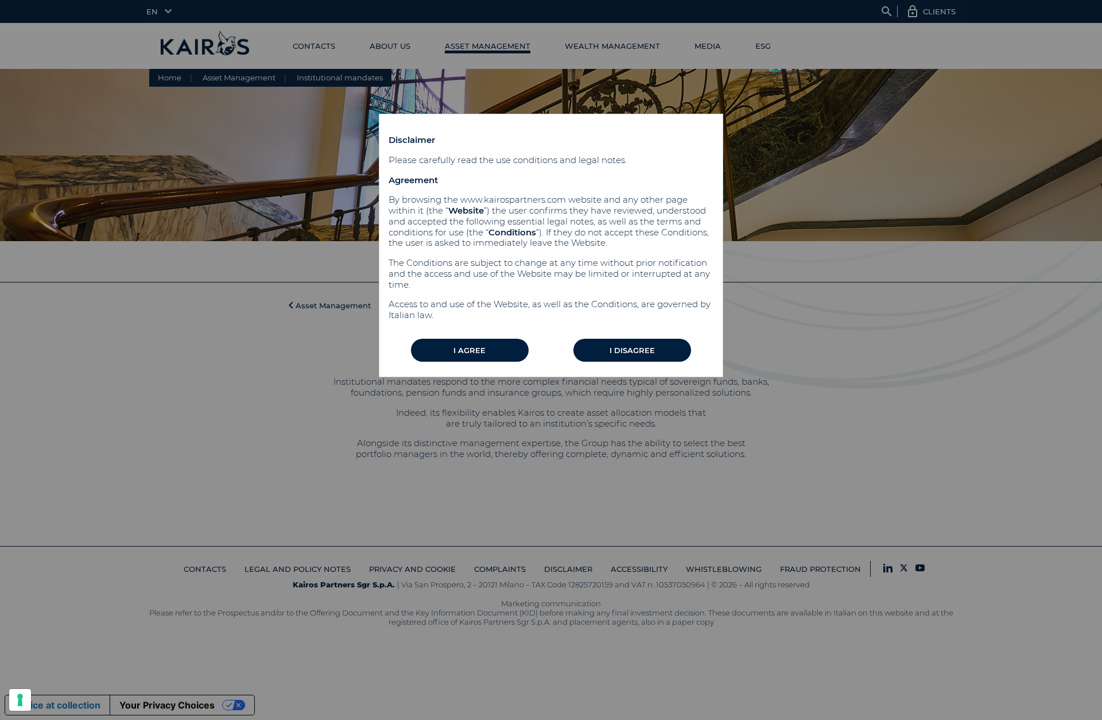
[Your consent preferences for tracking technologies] (20, 700)
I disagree (632, 350)
